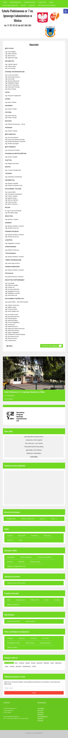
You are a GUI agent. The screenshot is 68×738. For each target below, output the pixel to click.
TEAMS (51, 2)
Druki (20, 540)
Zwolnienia (40, 718)
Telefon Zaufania (12, 647)
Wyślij (34, 693)
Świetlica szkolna (35, 562)
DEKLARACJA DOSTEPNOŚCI (46, 5)
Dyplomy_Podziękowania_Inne (16, 566)
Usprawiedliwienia (42, 716)
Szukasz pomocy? (45, 643)
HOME (5, 2)
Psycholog (33, 638)
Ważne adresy (30, 643)
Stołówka (57, 600)
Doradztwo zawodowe (44, 557)
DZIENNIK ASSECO (30, 2)
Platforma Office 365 (27, 519)
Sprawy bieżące (30, 621)
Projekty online (11, 519)
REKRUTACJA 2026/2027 (10, 5)
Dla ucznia (40, 710)
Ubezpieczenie (20, 600)
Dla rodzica (45, 638)
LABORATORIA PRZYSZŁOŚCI (16, 583)
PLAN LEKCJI (42, 2)
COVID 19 (10, 540)
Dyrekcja (9, 535)
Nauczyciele (34, 44)
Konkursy (10, 562)
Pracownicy (34, 535)
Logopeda (21, 638)
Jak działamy (41, 708)
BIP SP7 (23, 5)
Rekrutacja (40, 714)
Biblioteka (21, 562)
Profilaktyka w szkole (13, 643)
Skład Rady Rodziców (13, 621)
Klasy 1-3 (54, 519)
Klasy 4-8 (43, 519)
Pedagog (10, 638)
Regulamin (40, 720)
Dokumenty (47, 535)
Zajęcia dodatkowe (26, 557)
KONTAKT (32, 5)
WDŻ (8, 600)
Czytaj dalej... (34, 456)
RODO (47, 600)
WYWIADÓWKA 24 (15, 2)
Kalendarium (11, 557)
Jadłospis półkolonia (13, 604)
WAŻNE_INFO (35, 600)
